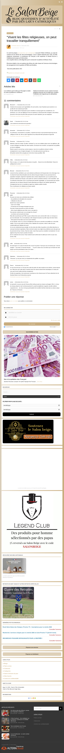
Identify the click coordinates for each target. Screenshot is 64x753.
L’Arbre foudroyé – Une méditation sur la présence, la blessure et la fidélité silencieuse (20, 720)
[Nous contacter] (30, 698)
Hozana (44, 488)
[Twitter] (8, 80)
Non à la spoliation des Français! (15, 379)
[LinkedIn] (21, 80)
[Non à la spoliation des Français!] (32, 376)
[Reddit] (26, 80)
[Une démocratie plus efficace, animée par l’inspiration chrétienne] (5, 715)
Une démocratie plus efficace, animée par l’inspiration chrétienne (20, 711)
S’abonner (7, 668)
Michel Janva (16, 45)
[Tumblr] (30, 80)
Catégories (7, 671)
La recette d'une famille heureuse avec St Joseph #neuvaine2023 (30, 488)
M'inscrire (58, 326)
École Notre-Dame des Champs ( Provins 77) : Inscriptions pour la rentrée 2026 (27, 627)
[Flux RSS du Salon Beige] (33, 698)
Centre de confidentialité (11, 678)
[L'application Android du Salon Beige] (35, 698)
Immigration (10, 33)
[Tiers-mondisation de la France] (5, 731)
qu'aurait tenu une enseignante (26, 53)
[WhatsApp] (39, 80)
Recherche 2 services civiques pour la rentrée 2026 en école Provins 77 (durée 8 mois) (29, 632)
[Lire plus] (39, 381)
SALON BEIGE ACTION (32, 332)
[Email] (35, 80)
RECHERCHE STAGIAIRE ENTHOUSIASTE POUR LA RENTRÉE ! (22, 638)
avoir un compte (14, 301)
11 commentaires (15, 47)
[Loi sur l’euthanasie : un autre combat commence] (5, 739)
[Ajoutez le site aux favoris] (32, 698)
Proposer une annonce (32, 647)
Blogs (6, 663)
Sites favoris (7, 676)
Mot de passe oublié (55, 320)
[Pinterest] (17, 80)
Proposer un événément (32, 654)
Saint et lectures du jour (11, 673)
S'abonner (37, 721)
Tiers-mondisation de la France (18, 726)
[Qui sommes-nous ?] (29, 698)
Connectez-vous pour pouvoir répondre (20, 116)
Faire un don (8, 666)
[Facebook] (13, 80)
